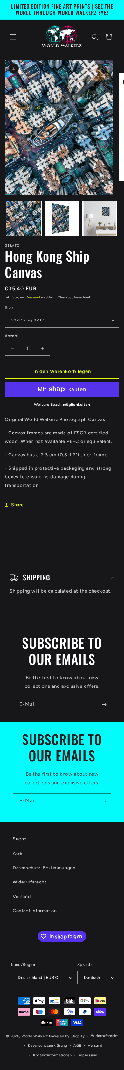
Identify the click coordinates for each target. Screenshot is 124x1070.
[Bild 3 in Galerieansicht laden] (99, 218)
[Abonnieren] (104, 704)
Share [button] (17, 505)
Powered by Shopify (67, 1036)
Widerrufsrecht (29, 882)
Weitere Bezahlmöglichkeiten (62, 404)
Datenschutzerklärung (47, 1046)
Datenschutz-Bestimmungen (44, 867)
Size (9, 307)
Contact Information (35, 910)
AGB (18, 853)
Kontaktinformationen (52, 1055)
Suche (20, 838)
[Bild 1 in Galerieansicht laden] (23, 218)
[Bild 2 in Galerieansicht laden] (62, 218)
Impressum (87, 1055)
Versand (33, 297)
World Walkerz (35, 1036)
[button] (13, 37)
